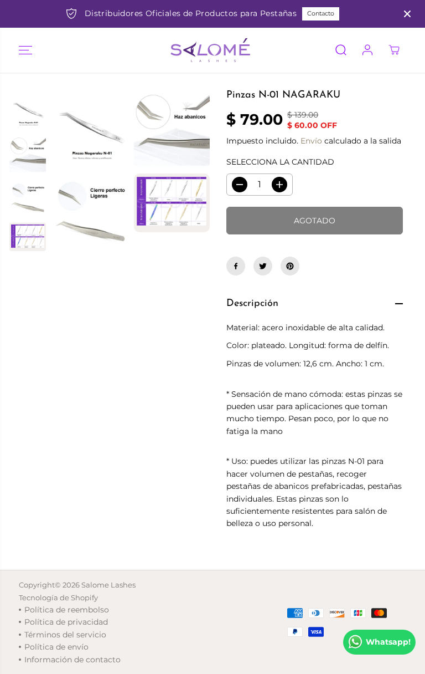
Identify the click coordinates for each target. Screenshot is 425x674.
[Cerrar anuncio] (407, 13)
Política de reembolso (66, 610)
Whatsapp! (388, 642)
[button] (25, 50)
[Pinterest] (290, 266)
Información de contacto (72, 660)
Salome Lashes (108, 584)
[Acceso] (367, 50)
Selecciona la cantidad (280, 162)
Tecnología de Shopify (58, 597)
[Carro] (394, 50)
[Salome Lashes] (210, 50)
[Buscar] (341, 50)
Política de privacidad (66, 622)
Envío (311, 141)
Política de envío (56, 647)
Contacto (320, 13)
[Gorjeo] (262, 266)
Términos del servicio (65, 635)
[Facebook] (235, 266)
